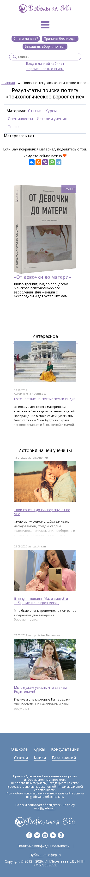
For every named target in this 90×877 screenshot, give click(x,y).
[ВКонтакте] (32, 162)
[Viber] (45, 162)
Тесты (13, 126)
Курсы (51, 110)
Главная (8, 83)
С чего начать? (25, 38)
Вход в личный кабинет (45, 64)
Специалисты (20, 118)
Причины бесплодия (60, 38)
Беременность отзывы (45, 69)
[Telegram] (58, 162)
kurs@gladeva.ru (45, 808)
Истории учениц (52, 118)
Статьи (35, 110)
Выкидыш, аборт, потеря (45, 46)
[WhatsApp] (52, 162)
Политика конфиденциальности (44, 846)
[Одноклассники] (38, 162)
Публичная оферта (45, 854)
